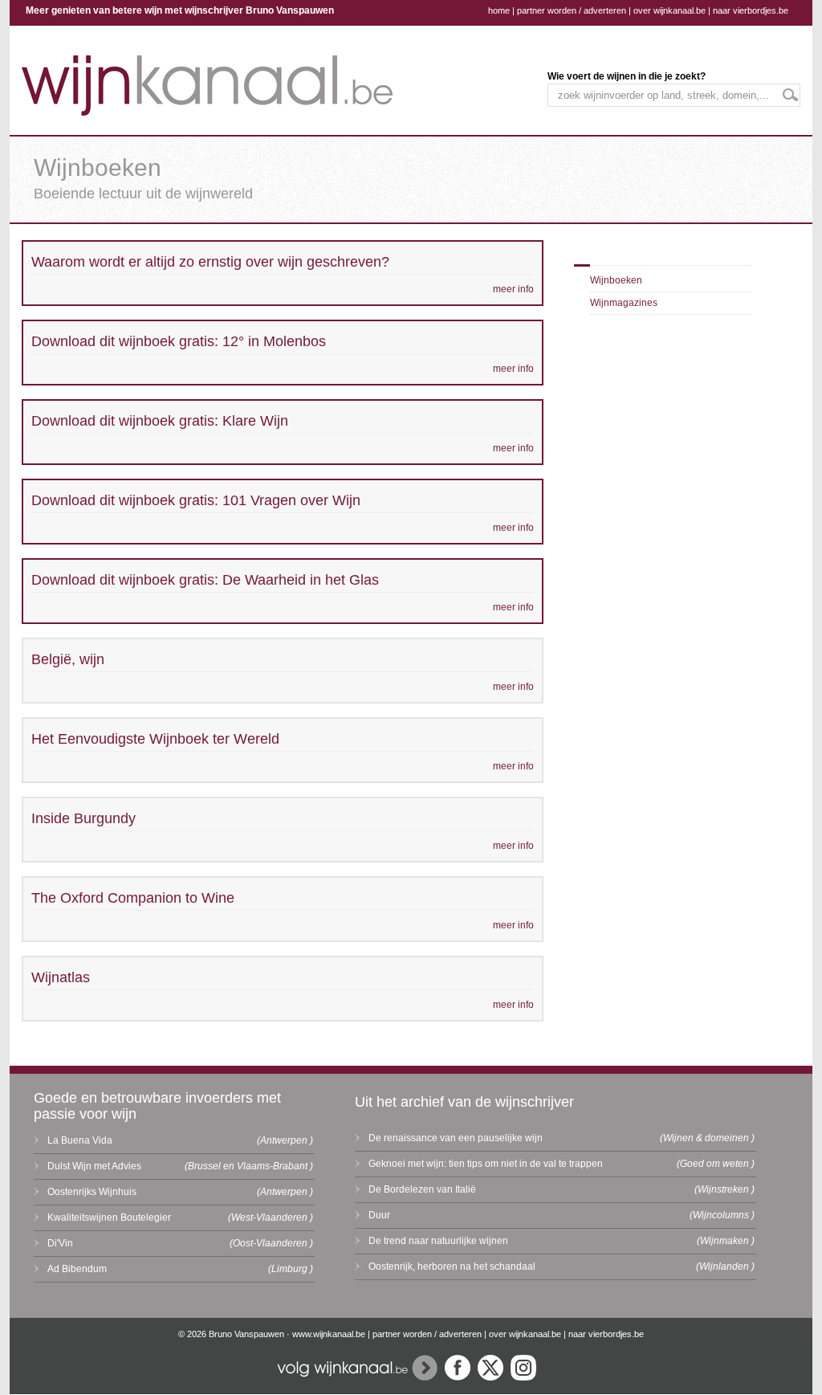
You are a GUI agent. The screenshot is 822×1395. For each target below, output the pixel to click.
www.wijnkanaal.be (328, 1334)
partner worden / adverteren (571, 10)
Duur (379, 1215)
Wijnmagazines (623, 302)
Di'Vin (60, 1243)
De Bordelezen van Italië (422, 1189)
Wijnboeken (616, 280)
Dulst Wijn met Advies (94, 1166)
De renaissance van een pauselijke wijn (455, 1138)
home (499, 10)
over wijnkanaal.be (669, 10)
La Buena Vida (79, 1140)
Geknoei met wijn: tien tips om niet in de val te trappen (485, 1163)
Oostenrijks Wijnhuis (91, 1191)
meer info (513, 289)
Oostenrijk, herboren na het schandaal (451, 1266)
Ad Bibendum (77, 1269)
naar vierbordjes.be (750, 10)
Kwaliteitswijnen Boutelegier (109, 1217)
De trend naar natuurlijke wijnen (438, 1240)
